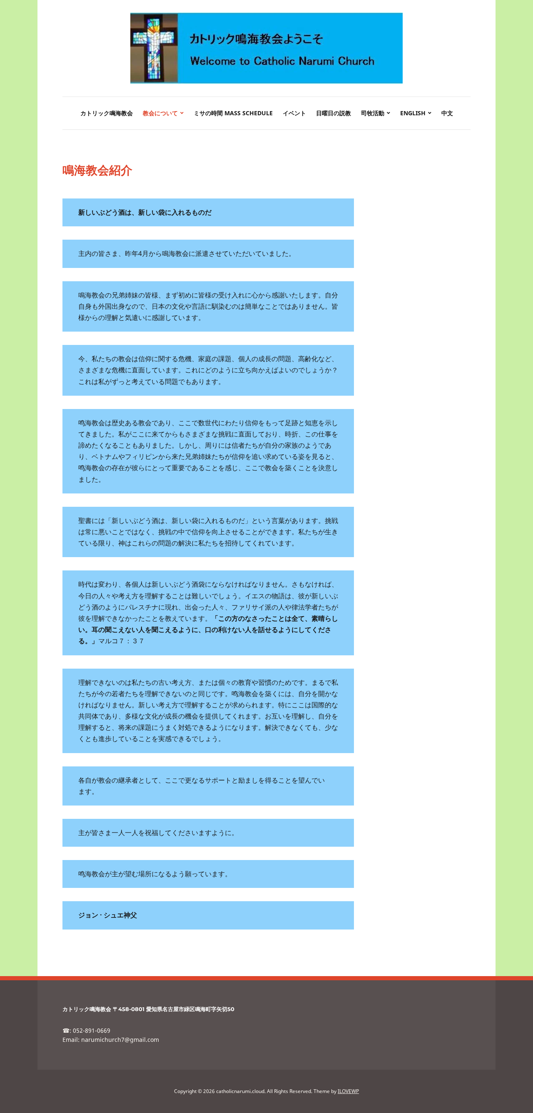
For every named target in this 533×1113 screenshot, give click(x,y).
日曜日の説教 (333, 113)
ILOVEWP (348, 1091)
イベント (294, 113)
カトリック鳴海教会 (106, 113)
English (413, 113)
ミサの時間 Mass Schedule (233, 113)
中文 (447, 113)
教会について (160, 113)
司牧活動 (372, 113)
